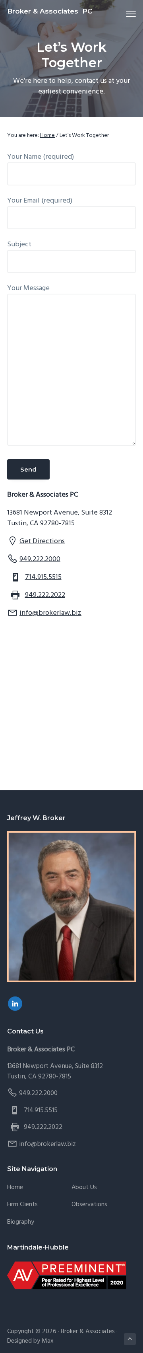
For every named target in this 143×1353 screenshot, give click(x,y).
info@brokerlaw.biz (50, 613)
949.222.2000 (39, 559)
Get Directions (42, 541)
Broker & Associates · (89, 1331)
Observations (89, 1205)
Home (15, 1188)
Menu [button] (121, 14)
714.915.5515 (43, 577)
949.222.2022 (45, 595)
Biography (20, 1222)
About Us (84, 1188)
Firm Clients (22, 1205)
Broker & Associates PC (49, 11)
